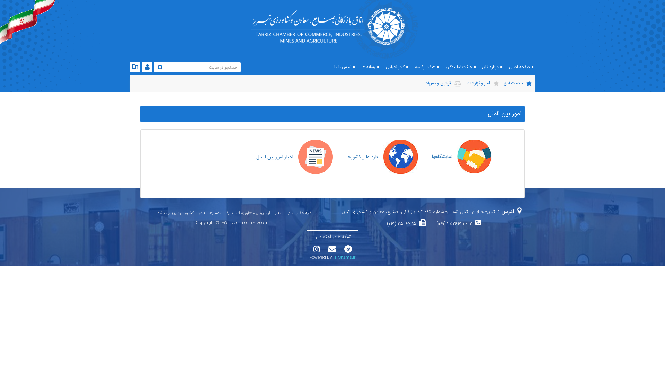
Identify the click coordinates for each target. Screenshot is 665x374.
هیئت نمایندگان (459, 67)
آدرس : (506, 211)
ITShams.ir (345, 257)
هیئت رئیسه (425, 67)
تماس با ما (342, 67)
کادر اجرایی (395, 67)
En (135, 67)
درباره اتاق (490, 67)
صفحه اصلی (519, 67)
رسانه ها (368, 67)
